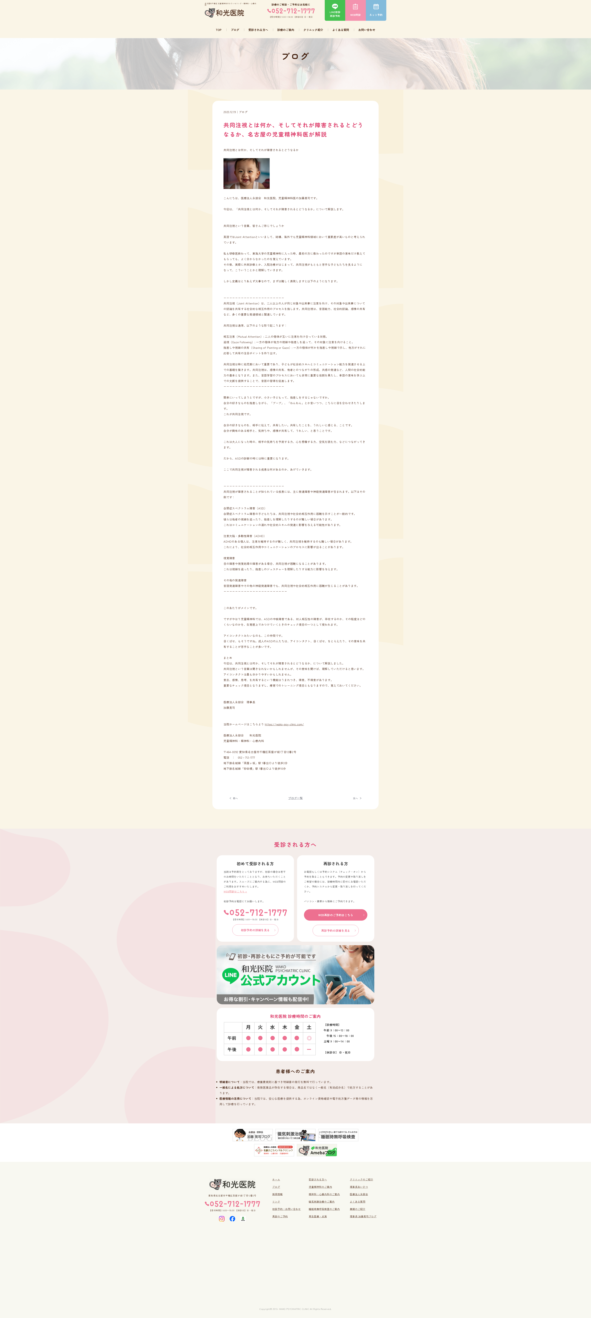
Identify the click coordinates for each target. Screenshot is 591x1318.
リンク (276, 1201)
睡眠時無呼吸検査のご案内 (324, 1209)
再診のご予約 (280, 1216)
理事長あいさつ (359, 1187)
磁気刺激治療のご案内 (322, 1201)
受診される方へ (258, 30)
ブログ (235, 30)
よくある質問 (340, 30)
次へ (355, 798)
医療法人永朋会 (359, 1194)
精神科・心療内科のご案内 (324, 1194)
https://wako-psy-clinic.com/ (284, 724)
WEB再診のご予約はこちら (335, 915)
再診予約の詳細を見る (335, 930)
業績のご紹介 (357, 1209)
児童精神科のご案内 (320, 1187)
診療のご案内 (285, 30)
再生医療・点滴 (318, 1216)
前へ (235, 798)
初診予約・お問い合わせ (286, 1209)
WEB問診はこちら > (235, 891)
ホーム (276, 1179)
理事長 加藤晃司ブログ (363, 1216)
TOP (219, 30)
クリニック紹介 (313, 30)
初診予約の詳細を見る (255, 930)
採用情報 (277, 1194)
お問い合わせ (366, 30)
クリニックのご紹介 (361, 1179)
